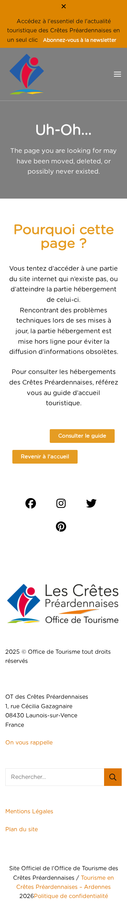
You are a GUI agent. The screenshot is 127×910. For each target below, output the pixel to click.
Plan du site (22, 829)
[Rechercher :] (54, 777)
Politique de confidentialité (71, 896)
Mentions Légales (29, 811)
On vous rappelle (29, 743)
